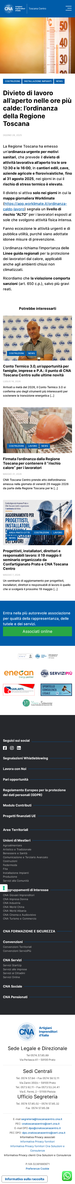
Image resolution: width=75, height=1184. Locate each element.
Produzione (10, 876)
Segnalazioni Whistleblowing (25, 758)
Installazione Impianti (38, 81)
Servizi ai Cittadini (14, 973)
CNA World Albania (14, 910)
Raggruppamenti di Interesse (26, 890)
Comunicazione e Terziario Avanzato (25, 857)
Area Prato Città (19, 532)
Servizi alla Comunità (16, 880)
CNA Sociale (12, 986)
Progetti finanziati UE (19, 816)
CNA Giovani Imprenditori (18, 895)
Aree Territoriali (15, 830)
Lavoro (32, 446)
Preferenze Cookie (37, 1168)
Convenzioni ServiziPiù (17, 950)
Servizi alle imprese (15, 969)
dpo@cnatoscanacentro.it (45, 1128)
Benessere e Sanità (15, 853)
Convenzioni (13, 942)
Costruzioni (12, 81)
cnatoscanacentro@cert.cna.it (41, 1123)
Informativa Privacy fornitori (37, 1141)
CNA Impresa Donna (15, 899)
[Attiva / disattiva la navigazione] (68, 8)
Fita (5, 868)
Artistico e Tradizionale (17, 849)
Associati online (37, 631)
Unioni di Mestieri (16, 840)
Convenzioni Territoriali (17, 946)
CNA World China (13, 907)
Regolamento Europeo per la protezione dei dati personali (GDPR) (34, 792)
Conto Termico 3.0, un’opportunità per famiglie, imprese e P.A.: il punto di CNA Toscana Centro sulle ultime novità (37, 370)
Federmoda (10, 865)
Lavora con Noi (14, 769)
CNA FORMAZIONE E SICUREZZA (29, 931)
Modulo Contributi (17, 805)
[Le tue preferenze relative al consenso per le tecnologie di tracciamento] (4, 888)
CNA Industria (11, 902)
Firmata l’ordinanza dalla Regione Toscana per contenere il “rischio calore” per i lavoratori (32, 463)
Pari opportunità (15, 779)
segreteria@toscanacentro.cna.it (41, 1119)
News (59, 81)
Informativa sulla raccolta (24, 1179)
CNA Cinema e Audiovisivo (19, 914)
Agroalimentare (12, 845)
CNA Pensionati (15, 997)
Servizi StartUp (12, 965)
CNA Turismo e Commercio (19, 918)
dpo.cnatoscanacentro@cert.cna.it (43, 1132)
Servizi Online (11, 977)
